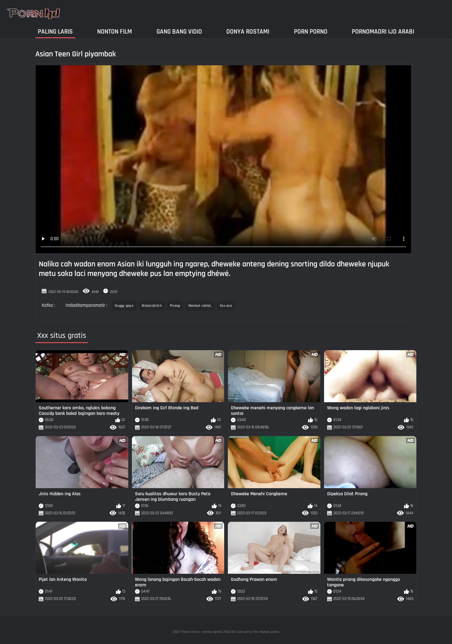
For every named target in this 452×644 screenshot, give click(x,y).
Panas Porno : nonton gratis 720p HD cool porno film (220, 632)
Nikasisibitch (152, 305)
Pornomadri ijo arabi (383, 31)
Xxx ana (226, 305)
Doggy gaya (124, 305)
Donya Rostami (247, 31)
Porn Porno (310, 31)
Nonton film (114, 31)
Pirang (175, 305)
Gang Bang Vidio (179, 31)
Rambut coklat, (200, 305)
